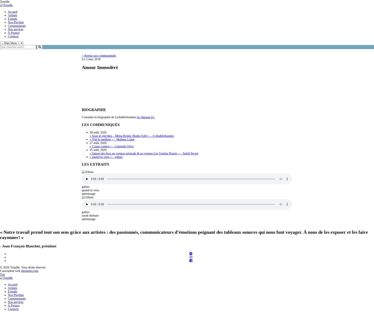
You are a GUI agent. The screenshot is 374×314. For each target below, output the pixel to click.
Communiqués (17, 25)
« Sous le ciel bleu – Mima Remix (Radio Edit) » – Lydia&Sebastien (132, 136)
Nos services (15, 29)
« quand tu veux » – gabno (106, 157)
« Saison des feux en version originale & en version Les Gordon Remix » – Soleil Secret (144, 153)
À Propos (13, 32)
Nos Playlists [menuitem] (16, 295)
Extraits (12, 18)
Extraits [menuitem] (12, 291)
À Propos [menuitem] (13, 305)
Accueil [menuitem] (12, 284)
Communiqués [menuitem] (17, 298)
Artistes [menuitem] (12, 288)
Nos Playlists (16, 22)
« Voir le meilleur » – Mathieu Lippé (112, 139)
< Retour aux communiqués (99, 55)
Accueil (12, 11)
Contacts (13, 36)
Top (2, 274)
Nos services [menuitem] (15, 302)
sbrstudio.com (29, 271)
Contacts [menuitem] (13, 309)
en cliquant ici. (146, 117)
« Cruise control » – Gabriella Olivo (112, 146)
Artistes (12, 15)
